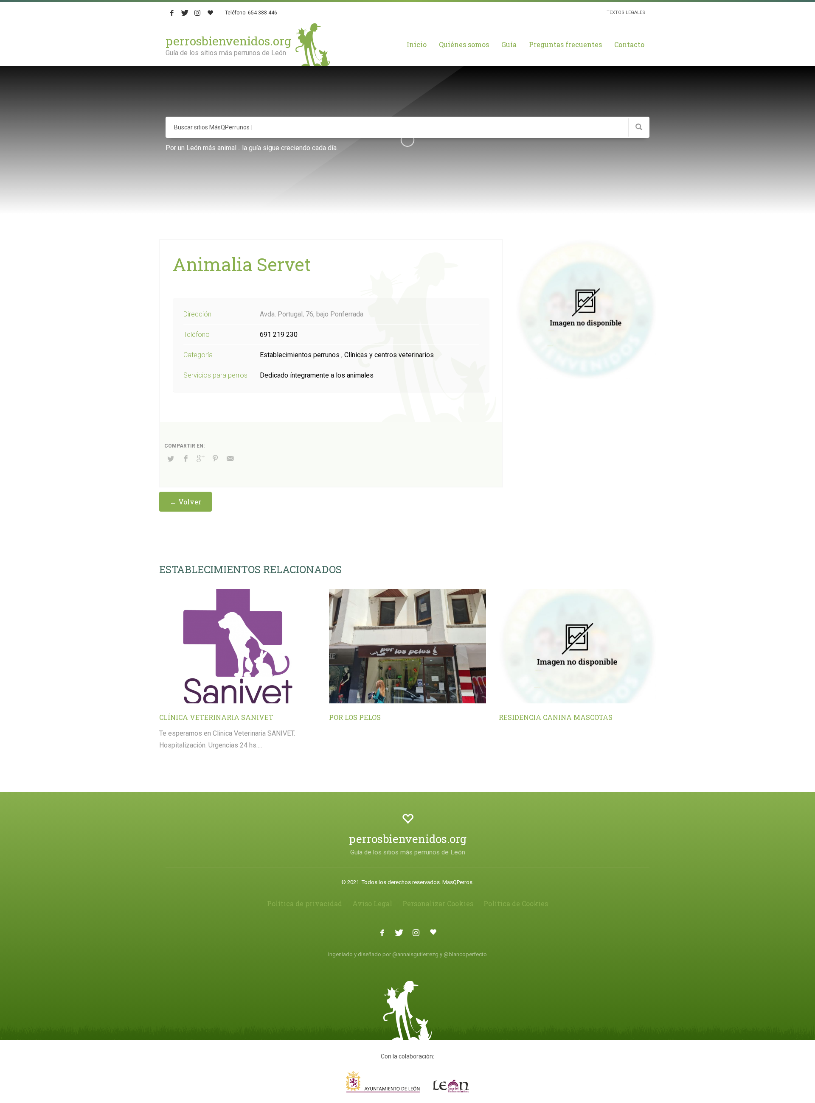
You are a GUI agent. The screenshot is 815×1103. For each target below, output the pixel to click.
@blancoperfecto (465, 954)
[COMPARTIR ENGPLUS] (200, 458)
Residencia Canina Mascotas (556, 717)
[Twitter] (184, 12)
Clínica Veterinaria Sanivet (216, 717)
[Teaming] (210, 12)
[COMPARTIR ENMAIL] (230, 458)
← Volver (185, 501)
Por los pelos (355, 717)
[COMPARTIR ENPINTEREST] (215, 458)
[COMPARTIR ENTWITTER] (170, 459)
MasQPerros (457, 882)
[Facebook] (172, 12)
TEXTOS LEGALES (626, 12)
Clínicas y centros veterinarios (389, 355)
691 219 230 (279, 334)
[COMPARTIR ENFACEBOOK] (185, 458)
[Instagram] (197, 12)
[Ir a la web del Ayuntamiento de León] (407, 1081)
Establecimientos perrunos (300, 355)
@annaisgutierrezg (415, 954)
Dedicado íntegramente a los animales (317, 375)
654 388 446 (262, 13)
